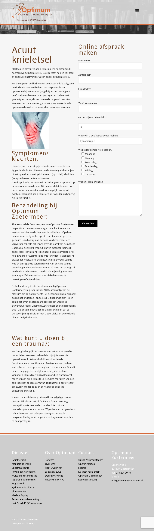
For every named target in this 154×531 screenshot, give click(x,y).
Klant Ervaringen (53, 467)
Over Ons (50, 463)
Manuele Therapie (21, 463)
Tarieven (49, 460)
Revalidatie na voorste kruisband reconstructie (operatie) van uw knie (24, 475)
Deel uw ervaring (54, 475)
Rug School (18, 483)
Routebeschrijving (87, 479)
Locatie (82, 467)
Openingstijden (86, 463)
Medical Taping (20, 495)
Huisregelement (18, 523)
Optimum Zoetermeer (28, 519)
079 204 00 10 (123, 472)
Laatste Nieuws (53, 471)
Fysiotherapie (19, 460)
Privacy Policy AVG (54, 479)
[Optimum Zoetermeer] (32, 10)
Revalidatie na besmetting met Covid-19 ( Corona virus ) (27, 503)
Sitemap (30, 523)
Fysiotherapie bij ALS (23, 487)
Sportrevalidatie (20, 467)
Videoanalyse (19, 491)
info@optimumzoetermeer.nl (127, 480)
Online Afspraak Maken (90, 460)
